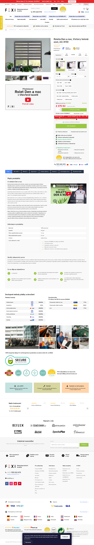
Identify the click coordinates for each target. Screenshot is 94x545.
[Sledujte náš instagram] (11, 483)
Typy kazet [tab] (33, 171)
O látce (86, 55)
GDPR (50, 477)
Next (87, 408)
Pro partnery (79, 473)
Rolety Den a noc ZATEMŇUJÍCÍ (66, 476)
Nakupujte (72, 1)
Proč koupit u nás (38, 480)
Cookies (50, 480)
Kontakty (59, 4)
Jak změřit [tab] (16, 171)
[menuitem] (10, 17)
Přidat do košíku (74, 109)
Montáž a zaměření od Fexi (40, 489)
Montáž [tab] (25, 171)
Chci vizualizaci (71, 126)
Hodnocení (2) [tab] (55, 171)
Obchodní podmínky (39, 4)
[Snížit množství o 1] (61, 110)
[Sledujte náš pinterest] (20, 483)
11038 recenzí (17, 411)
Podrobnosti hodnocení (57, 49)
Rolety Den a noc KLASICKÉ (66, 469)
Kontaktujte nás (52, 468)
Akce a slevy (51, 482)
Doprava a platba (28, 4)
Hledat (54, 8)
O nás (77, 468)
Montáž (13, 4)
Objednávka (58, 55)
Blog (54, 4)
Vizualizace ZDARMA (39, 471)
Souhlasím (65, 536)
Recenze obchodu (80, 471)
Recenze (19, 4)
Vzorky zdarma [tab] (44, 171)
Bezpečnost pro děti (80, 475)
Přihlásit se (84, 444)
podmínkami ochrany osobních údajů (71, 447)
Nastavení (28, 542)
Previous (28, 408)
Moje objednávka (68, 4)
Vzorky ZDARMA (38, 468)
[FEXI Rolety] (16, 466)
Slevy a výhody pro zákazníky (39, 485)
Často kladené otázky (39, 482)
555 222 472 (37, 12)
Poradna (37, 473)
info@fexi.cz (10, 478)
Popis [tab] (8, 171)
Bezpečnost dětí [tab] (77, 171)
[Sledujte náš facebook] (7, 483)
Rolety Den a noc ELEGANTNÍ (66, 480)
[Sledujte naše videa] (16, 483)
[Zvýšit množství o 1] (61, 109)
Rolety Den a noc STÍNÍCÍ (68, 473)
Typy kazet (80, 55)
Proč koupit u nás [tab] (65, 171)
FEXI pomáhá (79, 477)
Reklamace (48, 4)
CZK (80, 4)
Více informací (83, 502)
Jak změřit (7, 4)
